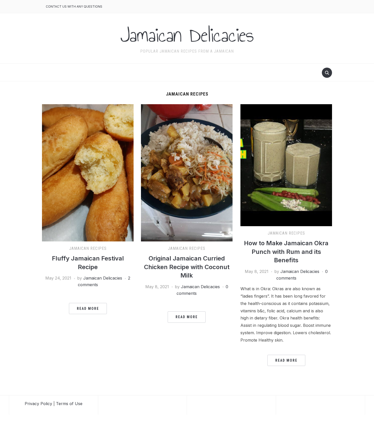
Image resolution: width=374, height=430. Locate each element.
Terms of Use (69, 403)
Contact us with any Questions (74, 6)
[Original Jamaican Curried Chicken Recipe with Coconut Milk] (187, 172)
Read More (88, 308)
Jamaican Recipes (88, 248)
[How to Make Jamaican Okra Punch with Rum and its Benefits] (286, 164)
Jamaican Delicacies (187, 35)
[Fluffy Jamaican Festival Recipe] (88, 172)
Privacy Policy (38, 403)
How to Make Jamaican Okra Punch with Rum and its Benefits (286, 251)
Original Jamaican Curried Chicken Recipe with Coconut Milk (186, 267)
